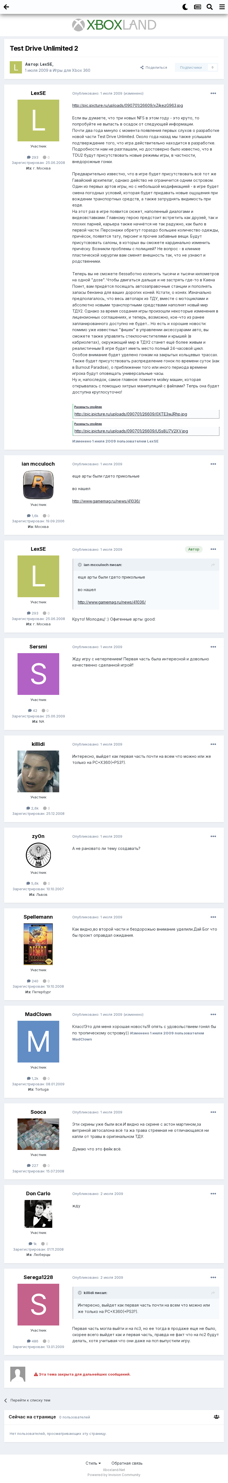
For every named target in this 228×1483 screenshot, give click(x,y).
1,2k (34, 1078)
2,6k (34, 808)
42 (34, 710)
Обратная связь (127, 1463)
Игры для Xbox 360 (71, 70)
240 (34, 981)
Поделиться (155, 67)
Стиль (92, 1463)
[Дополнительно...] (213, 93)
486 (34, 1341)
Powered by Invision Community (114, 1475)
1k (34, 1243)
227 (34, 1165)
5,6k (34, 883)
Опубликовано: (97, 93)
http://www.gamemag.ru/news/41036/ (106, 501)
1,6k (34, 515)
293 (34, 157)
